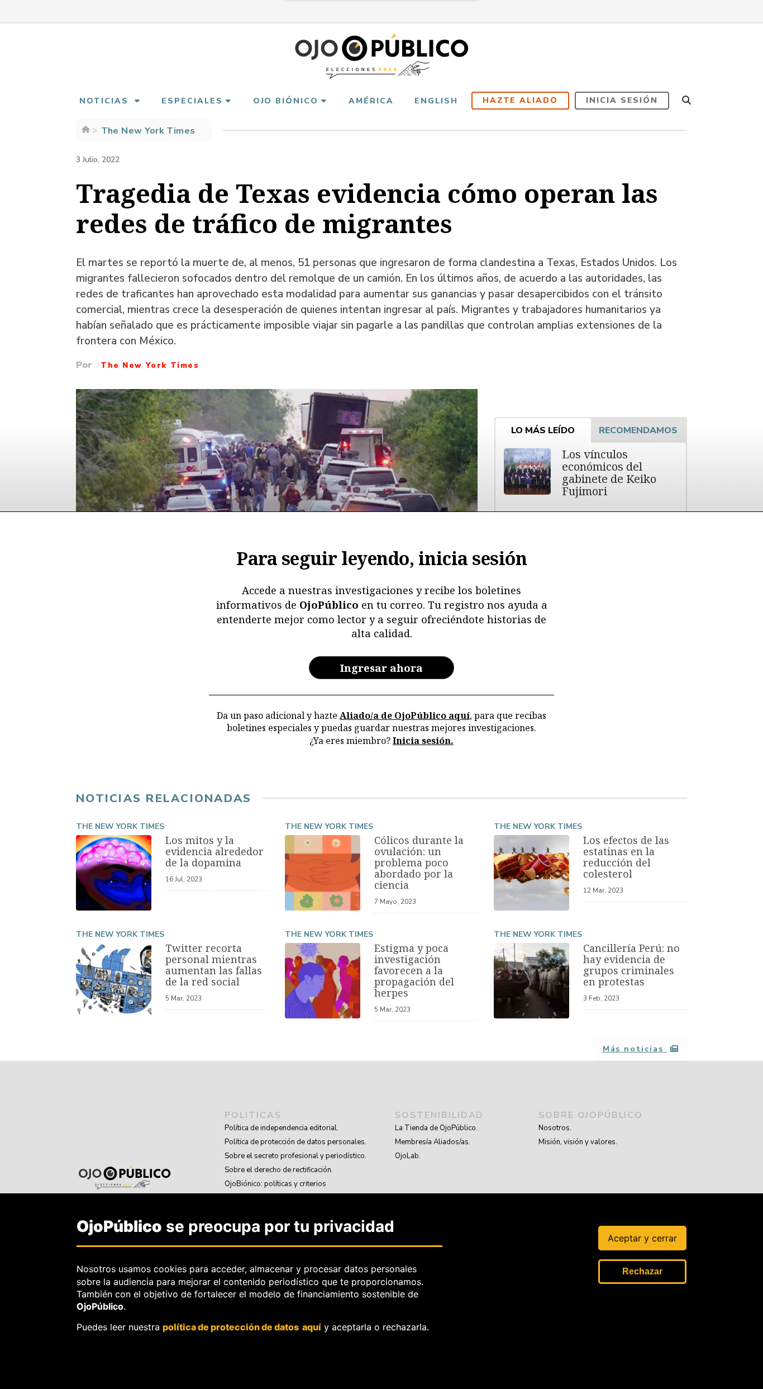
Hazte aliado (521, 100)
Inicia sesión (622, 100)
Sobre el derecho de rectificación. (279, 1170)
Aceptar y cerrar (642, 1238)
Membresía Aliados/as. (432, 1142)
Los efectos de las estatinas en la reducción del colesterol (626, 856)
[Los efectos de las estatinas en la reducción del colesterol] (531, 873)
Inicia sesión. (423, 740)
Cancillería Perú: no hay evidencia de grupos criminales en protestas (631, 964)
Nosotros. (554, 1128)
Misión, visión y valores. (577, 1142)
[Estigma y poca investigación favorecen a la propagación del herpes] (322, 980)
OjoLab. (408, 1156)
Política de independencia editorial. (281, 1128)
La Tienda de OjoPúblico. (436, 1128)
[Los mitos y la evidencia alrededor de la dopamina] (113, 873)
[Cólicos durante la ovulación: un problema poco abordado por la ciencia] (322, 873)
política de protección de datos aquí (242, 1327)
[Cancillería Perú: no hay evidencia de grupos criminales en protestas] (531, 980)
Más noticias (635, 1049)
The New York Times (120, 826)
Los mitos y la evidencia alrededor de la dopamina (214, 851)
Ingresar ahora (381, 668)
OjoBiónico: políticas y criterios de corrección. (275, 1191)
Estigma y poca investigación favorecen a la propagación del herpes (414, 970)
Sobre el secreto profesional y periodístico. (295, 1156)
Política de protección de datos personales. (295, 1142)
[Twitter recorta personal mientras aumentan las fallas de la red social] (113, 980)
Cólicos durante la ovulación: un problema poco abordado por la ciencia (419, 862)
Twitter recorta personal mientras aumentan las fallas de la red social (213, 964)
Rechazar (642, 1271)
